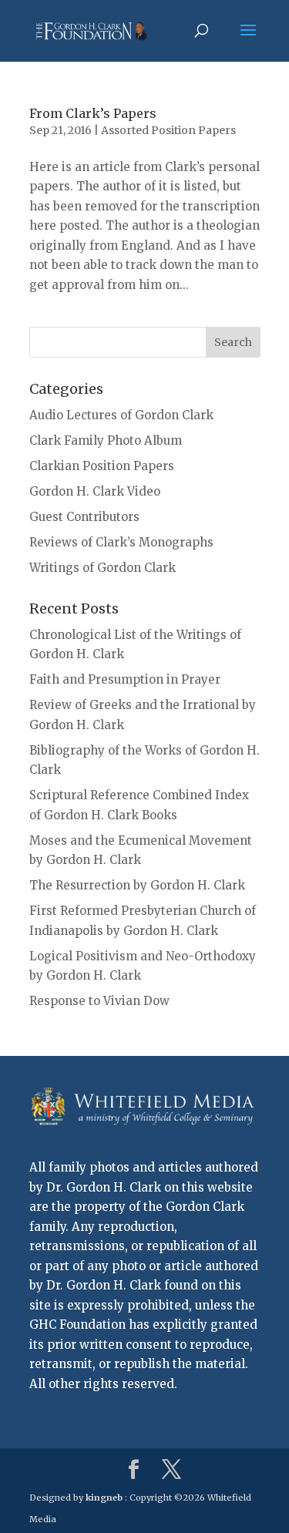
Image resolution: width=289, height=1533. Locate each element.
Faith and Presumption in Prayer (124, 679)
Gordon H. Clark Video (94, 491)
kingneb (104, 1497)
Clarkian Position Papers (101, 466)
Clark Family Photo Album (105, 440)
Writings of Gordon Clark (102, 567)
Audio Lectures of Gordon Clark (121, 415)
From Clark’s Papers (92, 113)
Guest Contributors (84, 516)
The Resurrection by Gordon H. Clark (137, 885)
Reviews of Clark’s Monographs (121, 542)
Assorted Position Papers (168, 130)
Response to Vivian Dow (99, 1000)
